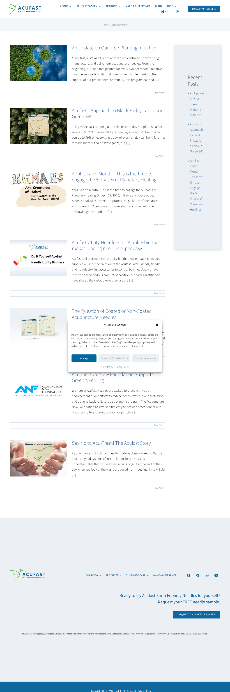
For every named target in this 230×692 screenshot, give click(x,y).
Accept (84, 358)
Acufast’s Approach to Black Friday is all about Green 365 (118, 113)
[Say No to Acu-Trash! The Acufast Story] (38, 458)
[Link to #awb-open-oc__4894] (188, 575)
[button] (157, 324)
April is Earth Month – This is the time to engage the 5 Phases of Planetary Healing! (115, 177)
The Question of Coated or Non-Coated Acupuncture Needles (112, 314)
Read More (159, 92)
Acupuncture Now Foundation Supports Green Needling (112, 377)
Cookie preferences (145, 358)
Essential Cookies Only (114, 358)
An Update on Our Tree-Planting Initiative (114, 47)
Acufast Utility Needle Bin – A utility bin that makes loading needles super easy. (116, 245)
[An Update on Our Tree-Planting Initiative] (38, 63)
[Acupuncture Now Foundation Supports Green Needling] (38, 390)
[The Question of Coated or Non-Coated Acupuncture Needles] (38, 326)
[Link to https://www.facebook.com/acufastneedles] (198, 575)
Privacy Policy (106, 367)
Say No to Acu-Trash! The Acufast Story (111, 443)
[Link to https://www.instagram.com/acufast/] (207, 575)
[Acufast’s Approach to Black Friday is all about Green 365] (38, 126)
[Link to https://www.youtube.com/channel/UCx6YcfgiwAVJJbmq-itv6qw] (216, 575)
